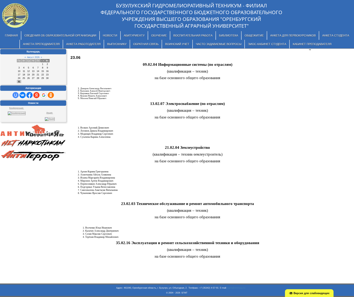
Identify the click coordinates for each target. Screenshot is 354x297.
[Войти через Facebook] (29, 95)
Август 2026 (33, 57)
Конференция (16, 108)
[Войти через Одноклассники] (51, 95)
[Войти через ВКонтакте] (22, 95)
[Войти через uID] (15, 95)
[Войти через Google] (43, 95)
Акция (49, 113)
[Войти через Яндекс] (36, 95)
